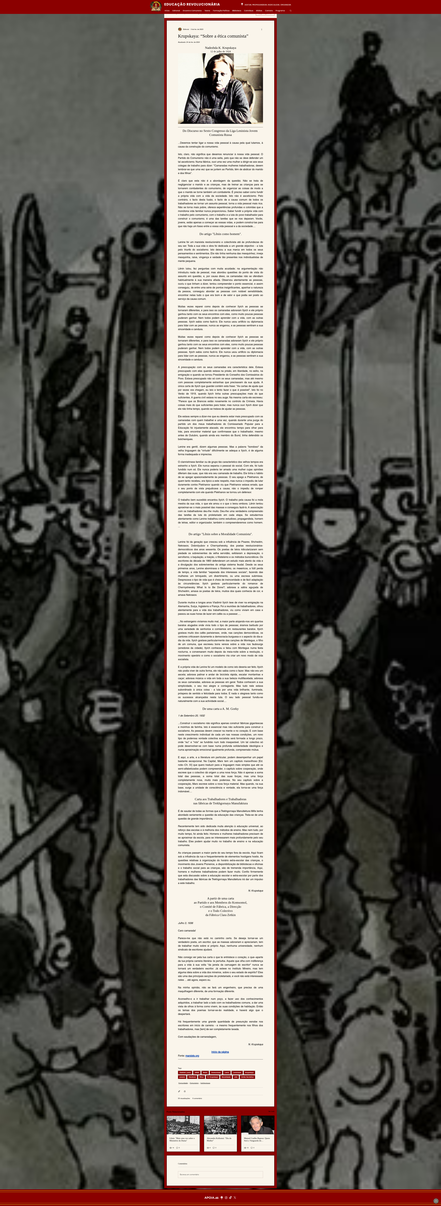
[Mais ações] (261, 29)
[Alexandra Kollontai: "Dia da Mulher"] (220, 1125)
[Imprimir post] (185, 1091)
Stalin (205, 1072)
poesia (182, 1077)
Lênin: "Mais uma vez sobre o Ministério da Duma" (182, 1139)
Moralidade (226, 1077)
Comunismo (216, 1072)
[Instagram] (226, 1197)
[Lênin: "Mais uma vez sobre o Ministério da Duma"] (183, 1125)
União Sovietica (247, 1077)
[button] (176, 9)
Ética (202, 1077)
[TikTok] (230, 1197)
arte (235, 1077)
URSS (197, 1072)
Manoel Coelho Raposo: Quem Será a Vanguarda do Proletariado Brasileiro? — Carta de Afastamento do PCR (257, 1139)
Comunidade (183, 1083)
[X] (234, 1197)
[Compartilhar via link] (179, 1091)
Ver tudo (271, 1111)
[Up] (436, 1201)
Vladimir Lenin (185, 1072)
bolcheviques (205, 1083)
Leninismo (237, 1072)
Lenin (227, 1072)
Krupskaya (249, 1072)
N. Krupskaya (212, 1077)
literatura (192, 1077)
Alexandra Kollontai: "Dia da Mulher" (219, 1139)
